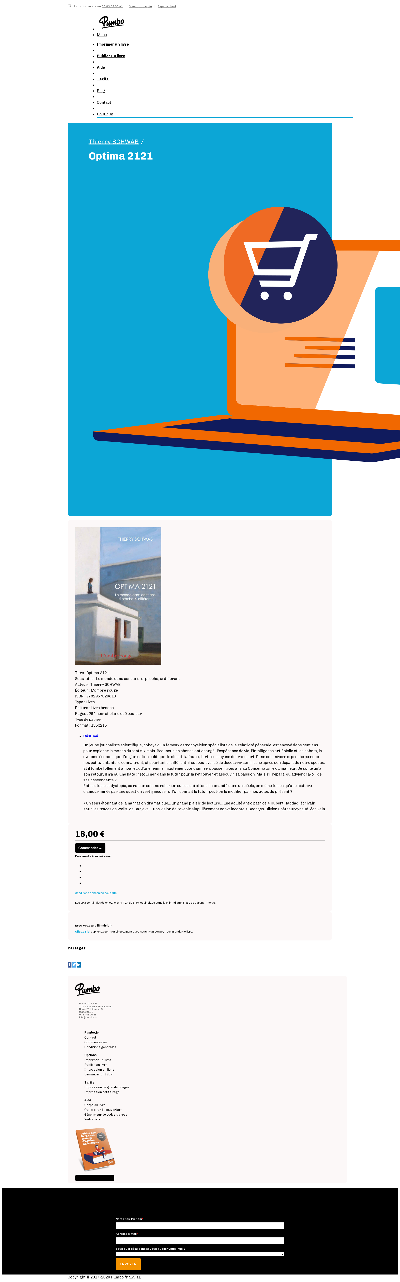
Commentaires (95, 1042)
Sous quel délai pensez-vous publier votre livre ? (150, 1248)
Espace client (167, 6)
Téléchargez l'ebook (94, 1178)
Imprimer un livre (97, 1060)
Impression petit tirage (101, 1092)
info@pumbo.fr (88, 1017)
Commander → (90, 848)
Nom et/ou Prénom (129, 1219)
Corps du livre (94, 1105)
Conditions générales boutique (96, 893)
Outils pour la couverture (103, 1110)
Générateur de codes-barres (105, 1114)
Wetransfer (93, 1119)
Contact (104, 102)
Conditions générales (100, 1047)
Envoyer (128, 1264)
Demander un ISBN (98, 1074)
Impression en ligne (99, 1069)
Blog (101, 91)
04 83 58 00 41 (112, 6)
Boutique (105, 114)
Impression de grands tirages (107, 1087)
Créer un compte (140, 6)
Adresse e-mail (127, 1233)
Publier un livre (95, 1065)
